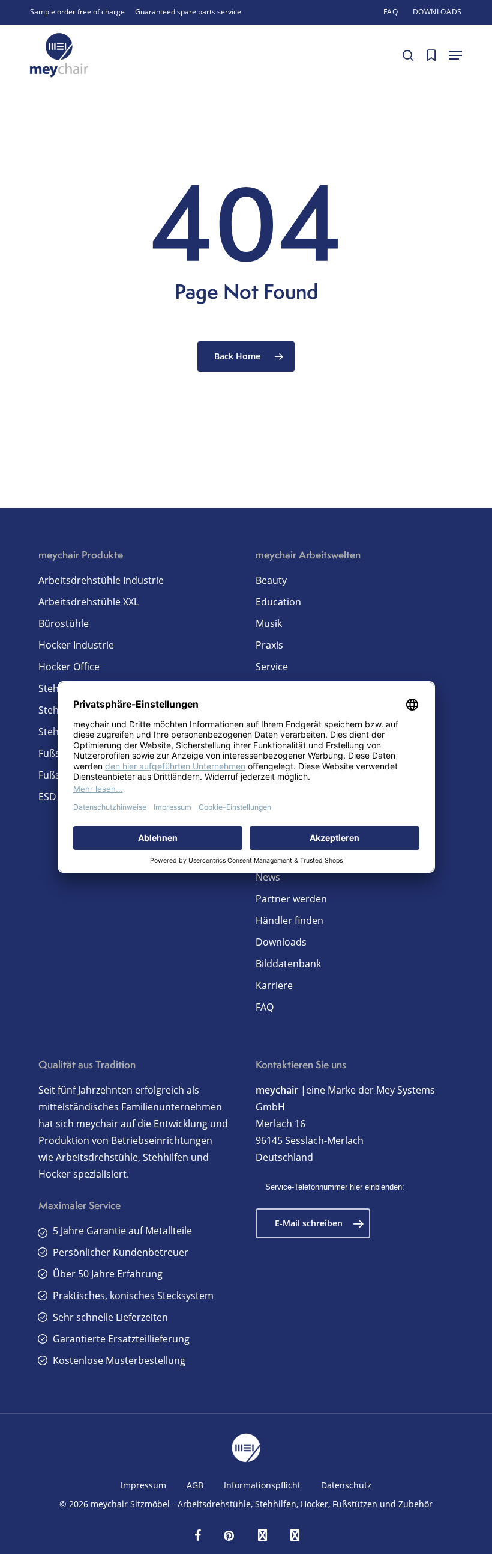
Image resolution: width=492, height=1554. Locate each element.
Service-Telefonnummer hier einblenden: (334, 1187)
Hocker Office (69, 666)
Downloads (281, 942)
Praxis (269, 645)
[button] (455, 55)
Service (272, 666)
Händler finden (289, 920)
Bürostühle (63, 623)
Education (278, 601)
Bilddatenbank (288, 963)
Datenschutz (346, 1485)
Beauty (271, 580)
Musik (269, 623)
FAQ (265, 1007)
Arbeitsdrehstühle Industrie (101, 580)
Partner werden (291, 898)
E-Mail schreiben (309, 1223)
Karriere (274, 985)
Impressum (143, 1485)
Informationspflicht (262, 1485)
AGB (195, 1485)
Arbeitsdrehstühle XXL (88, 601)
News (268, 877)
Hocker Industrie (76, 645)
